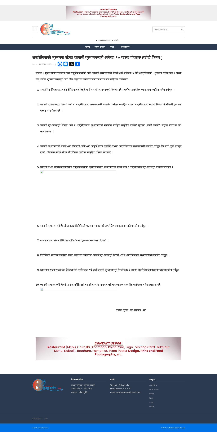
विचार (151, 398)
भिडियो (151, 394)
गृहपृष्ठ (87, 47)
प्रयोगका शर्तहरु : (104, 40)
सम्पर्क (116, 40)
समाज (151, 402)
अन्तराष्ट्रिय (125, 47)
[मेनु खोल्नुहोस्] (35, 29)
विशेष (112, 47)
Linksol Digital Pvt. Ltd (177, 428)
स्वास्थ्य (151, 407)
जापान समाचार (100, 47)
